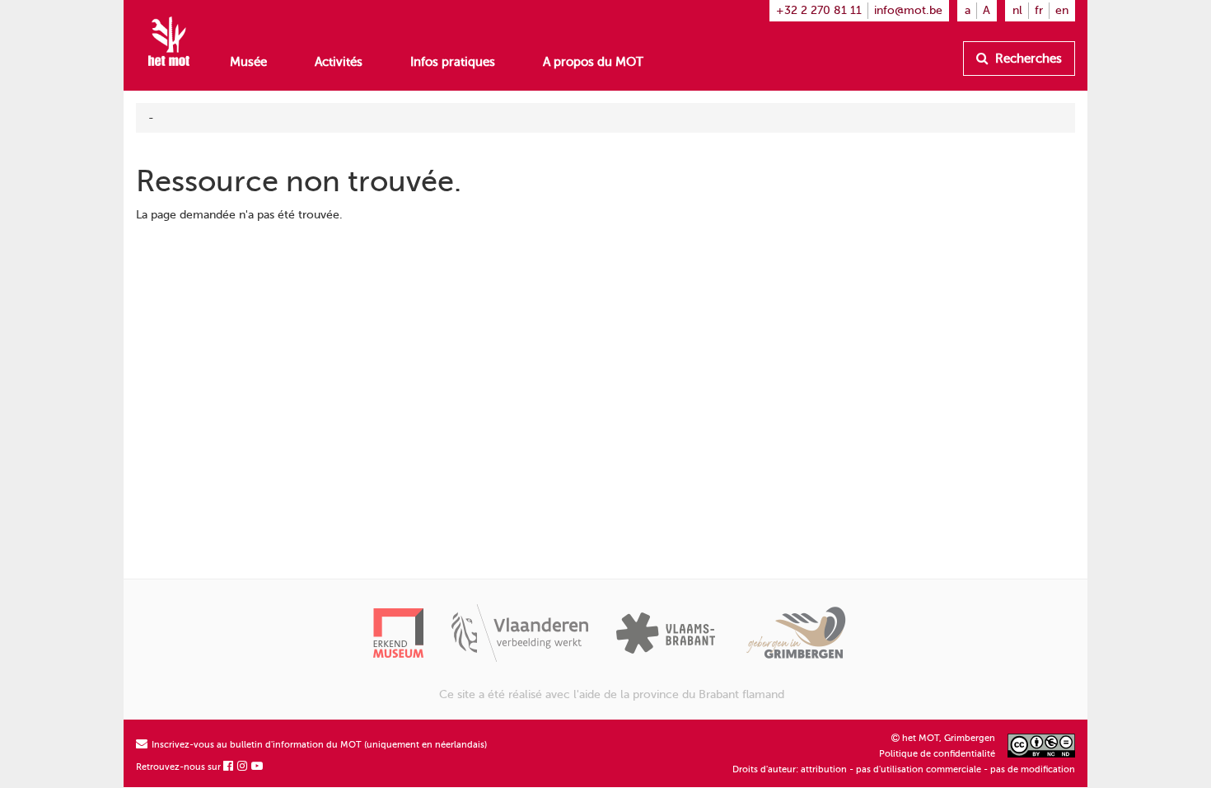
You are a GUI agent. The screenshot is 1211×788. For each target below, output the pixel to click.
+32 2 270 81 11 (819, 10)
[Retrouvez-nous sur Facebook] (229, 767)
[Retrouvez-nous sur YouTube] (257, 767)
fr (1039, 10)
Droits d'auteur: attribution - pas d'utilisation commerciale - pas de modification (903, 769)
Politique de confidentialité (937, 753)
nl (1017, 10)
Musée (248, 61)
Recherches (1027, 58)
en (1061, 10)
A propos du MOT (593, 61)
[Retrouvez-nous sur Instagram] (243, 767)
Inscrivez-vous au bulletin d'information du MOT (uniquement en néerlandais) (318, 744)
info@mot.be (908, 10)
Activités (338, 61)
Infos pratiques (452, 61)
